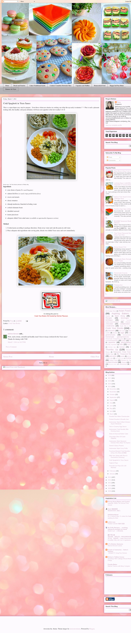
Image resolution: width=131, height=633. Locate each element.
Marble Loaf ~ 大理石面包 (115, 531)
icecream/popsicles (112, 340)
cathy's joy (111, 522)
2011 (109, 483)
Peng (119, 102)
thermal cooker (113, 364)
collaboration (125, 324)
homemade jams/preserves (117, 337)
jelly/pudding (125, 342)
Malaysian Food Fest (122, 352)
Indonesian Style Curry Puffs (118, 448)
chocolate (109, 324)
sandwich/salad (111, 362)
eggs (122, 333)
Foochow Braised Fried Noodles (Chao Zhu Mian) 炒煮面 (119, 452)
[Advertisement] (25, 620)
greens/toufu (110, 335)
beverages (125, 318)
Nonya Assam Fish (120, 247)
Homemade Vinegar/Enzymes (114, 339)
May (111, 408)
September (113, 397)
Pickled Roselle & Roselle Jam (119, 419)
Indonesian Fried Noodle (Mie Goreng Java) (118, 430)
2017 (110, 378)
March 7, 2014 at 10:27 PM (17, 342)
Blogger (91, 629)
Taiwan (124, 362)
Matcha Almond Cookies (115, 545)
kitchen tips (112, 347)
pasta (122, 356)
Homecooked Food (99, 85)
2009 (110, 488)
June (111, 405)
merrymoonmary (75, 629)
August (112, 400)
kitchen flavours (13, 333)
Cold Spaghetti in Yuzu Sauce (118, 460)
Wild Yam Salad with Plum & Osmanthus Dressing (118, 456)
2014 (110, 386)
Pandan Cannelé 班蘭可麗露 (116, 523)
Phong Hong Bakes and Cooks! (119, 501)
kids (121, 344)
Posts (110, 157)
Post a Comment (11, 347)
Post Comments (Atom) (55, 363)
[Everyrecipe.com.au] (113, 301)
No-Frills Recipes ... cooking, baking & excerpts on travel (118, 528)
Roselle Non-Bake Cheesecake (119, 416)
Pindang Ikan (118, 285)
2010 (110, 485)
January (112, 474)
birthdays (109, 320)
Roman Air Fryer (10, 89)
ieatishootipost (113, 514)
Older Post (95, 356)
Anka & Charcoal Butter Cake (118, 434)
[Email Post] (26, 321)
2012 (110, 480)
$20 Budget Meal (111, 311)
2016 (110, 381)
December (113, 389)
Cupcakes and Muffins (83, 85)
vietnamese (123, 364)
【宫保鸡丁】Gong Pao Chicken (117, 553)
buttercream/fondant (112, 322)
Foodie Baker (112, 564)
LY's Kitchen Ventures (115, 544)
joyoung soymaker (111, 344)
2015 (110, 384)
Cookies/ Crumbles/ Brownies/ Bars (60, 85)
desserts (111, 331)
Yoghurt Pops (113, 463)
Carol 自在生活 (113, 509)
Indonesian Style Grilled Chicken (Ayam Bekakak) (119, 423)
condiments (110, 326)
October (112, 394)
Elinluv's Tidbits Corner (116, 557)
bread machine (126, 320)
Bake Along (120, 316)
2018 (110, 375)
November (113, 392)
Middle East (109, 354)
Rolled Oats (113, 360)
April (111, 411)
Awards (108, 316)
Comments (112, 160)
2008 (110, 491)
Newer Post (7, 356)
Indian (124, 340)
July (111, 403)
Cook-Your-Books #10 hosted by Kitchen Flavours (51, 316)
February (113, 471)
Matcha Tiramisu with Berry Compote (119, 566)
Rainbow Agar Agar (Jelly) (122, 209)
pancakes (113, 356)
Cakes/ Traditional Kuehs (37, 85)
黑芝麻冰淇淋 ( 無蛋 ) (114, 510)
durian (115, 333)
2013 (110, 477)
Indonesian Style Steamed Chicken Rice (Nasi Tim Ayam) (119, 442)
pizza (128, 356)
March (112, 414)
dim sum (122, 330)
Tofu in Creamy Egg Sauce (117, 426)
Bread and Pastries (19, 85)
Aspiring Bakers (120, 313)
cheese (127, 322)
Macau (108, 352)
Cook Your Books (14, 323)
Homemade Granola (120, 273)
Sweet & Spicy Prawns (116, 445)
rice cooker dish (119, 358)
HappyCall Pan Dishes (117, 85)
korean (122, 347)
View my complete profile (114, 125)
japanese (111, 342)
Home (7, 85)
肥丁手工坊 (111, 535)
